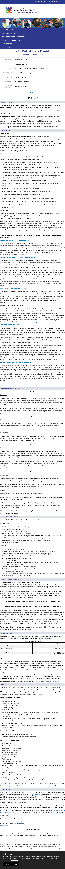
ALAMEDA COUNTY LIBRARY (9, 325)
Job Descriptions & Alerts (11, 40)
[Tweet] (32, 98)
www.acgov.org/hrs (6, 814)
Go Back (32, 93)
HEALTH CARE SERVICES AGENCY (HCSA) (13, 288)
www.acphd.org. (32, 322)
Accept (7, 864)
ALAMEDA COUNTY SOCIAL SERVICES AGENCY (15, 240)
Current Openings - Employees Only (14, 37)
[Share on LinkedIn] (34, 98)
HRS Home (59, 1)
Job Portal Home (7, 30)
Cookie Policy (14, 860)
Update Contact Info (48, 1)
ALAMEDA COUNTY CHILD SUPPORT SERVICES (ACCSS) (18, 257)
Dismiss (15, 864)
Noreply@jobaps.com (33, 794)
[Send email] (37, 98)
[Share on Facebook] (29, 98)
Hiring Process (7, 44)
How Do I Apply (7, 47)
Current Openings (8, 33)
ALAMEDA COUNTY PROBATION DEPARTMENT (15, 362)
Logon (37, 1)
